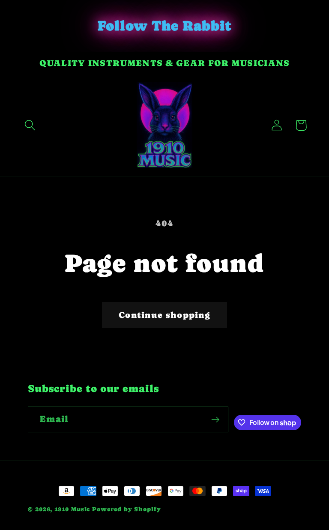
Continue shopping (164, 315)
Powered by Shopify (126, 509)
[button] (30, 125)
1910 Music (72, 509)
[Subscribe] (215, 420)
